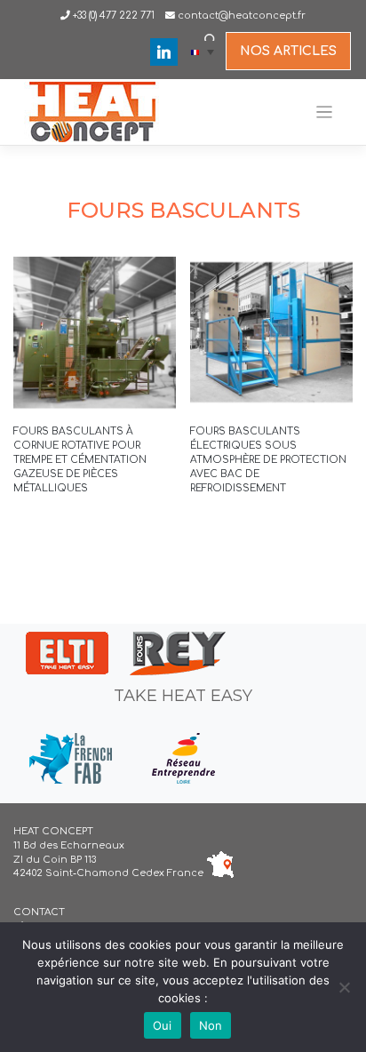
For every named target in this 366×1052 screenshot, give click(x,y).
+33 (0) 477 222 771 (112, 15)
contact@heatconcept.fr (242, 15)
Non (211, 1025)
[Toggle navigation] (324, 112)
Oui (162, 1025)
